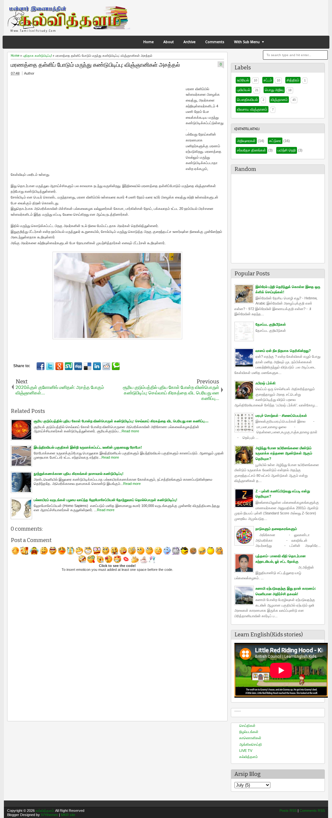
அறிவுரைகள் (246, 141)
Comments (214, 42)
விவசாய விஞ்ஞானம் (252, 109)
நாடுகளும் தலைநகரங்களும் (276, 529)
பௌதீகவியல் (247, 100)
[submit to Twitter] (50, 366)
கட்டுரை (275, 141)
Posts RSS (288, 810)
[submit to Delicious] (87, 366)
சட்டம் (268, 80)
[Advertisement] (54, 124)
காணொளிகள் (250, 738)
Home (148, 42)
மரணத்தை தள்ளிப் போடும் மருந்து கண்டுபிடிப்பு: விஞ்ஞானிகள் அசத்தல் (95, 65)
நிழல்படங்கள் (248, 732)
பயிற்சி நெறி (287, 150)
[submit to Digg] (78, 366)
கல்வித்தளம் (248, 757)
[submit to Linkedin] (97, 366)
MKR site (68, 815)
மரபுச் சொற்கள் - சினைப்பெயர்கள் (281, 415)
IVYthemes (49, 815)
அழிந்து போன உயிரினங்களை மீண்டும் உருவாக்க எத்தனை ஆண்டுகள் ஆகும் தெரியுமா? (283, 453)
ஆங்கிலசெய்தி (250, 744)
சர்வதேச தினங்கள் (251, 150)
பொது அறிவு (274, 90)
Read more (130, 431)
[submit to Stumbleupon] (69, 366)
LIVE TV (245, 750)
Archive (190, 42)
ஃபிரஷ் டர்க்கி (265, 383)
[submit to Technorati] (116, 366)
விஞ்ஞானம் (279, 100)
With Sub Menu (247, 42)
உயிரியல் (243, 80)
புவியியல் (243, 90)
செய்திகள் (247, 726)
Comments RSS (312, 810)
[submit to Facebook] (40, 366)
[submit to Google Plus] (59, 366)
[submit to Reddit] (106, 366)
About (168, 42)
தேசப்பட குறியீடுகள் (270, 324)
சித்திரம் (293, 80)
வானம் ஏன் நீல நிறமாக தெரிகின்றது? (283, 351)
